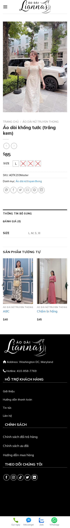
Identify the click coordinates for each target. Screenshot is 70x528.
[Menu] (5, 7)
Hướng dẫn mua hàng (18, 455)
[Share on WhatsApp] (6, 190)
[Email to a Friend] (27, 190)
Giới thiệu (9, 391)
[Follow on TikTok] (20, 477)
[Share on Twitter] (20, 190)
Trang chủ (11, 121)
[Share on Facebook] (13, 190)
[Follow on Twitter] (27, 477)
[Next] (67, 293)
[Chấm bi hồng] (52, 281)
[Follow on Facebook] (6, 477)
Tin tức (7, 408)
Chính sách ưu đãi (16, 446)
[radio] (16, 163)
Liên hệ (7, 416)
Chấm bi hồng (47, 311)
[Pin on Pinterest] (34, 190)
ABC (6, 311)
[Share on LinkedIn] (41, 190)
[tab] (35, 213)
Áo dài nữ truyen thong (41, 121)
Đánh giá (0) (12, 221)
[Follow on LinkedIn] (34, 477)
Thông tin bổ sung (17, 213)
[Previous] (3, 293)
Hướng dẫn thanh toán (17, 399)
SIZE (6, 163)
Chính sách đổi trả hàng (20, 437)
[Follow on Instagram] (13, 477)
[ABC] (18, 281)
